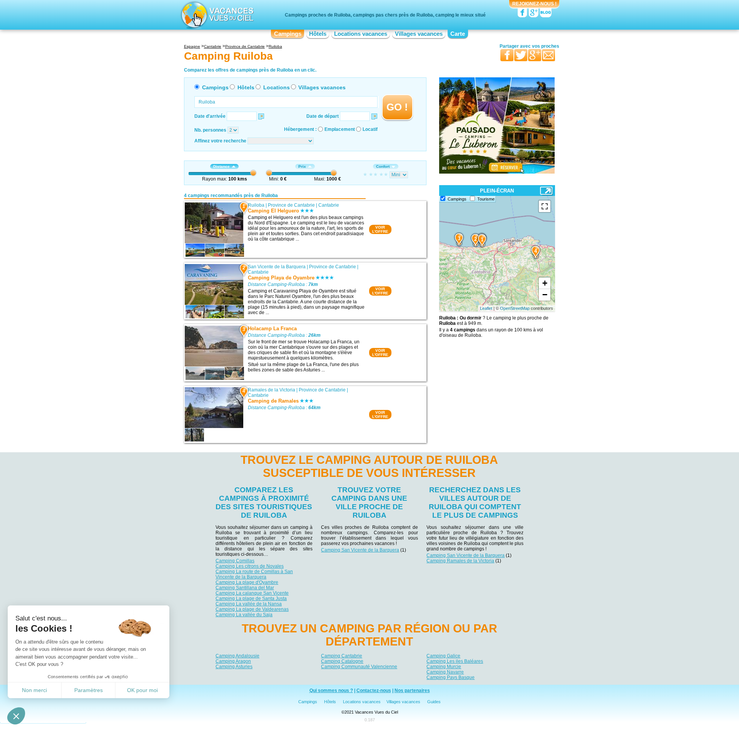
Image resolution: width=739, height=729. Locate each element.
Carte (457, 34)
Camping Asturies (234, 666)
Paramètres (88, 690)
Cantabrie (328, 205)
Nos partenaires (412, 690)
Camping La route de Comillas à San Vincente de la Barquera (254, 574)
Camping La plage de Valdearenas (252, 609)
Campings (287, 34)
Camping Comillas (235, 560)
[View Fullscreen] (544, 206)
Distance (221, 166)
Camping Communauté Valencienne (359, 666)
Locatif (370, 129)
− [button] (544, 294)
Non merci (34, 690)
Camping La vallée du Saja (244, 614)
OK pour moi (142, 690)
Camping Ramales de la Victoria (460, 560)
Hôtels (317, 34)
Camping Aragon (233, 661)
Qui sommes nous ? (331, 690)
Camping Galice (443, 656)
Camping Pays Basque (450, 677)
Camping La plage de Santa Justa (251, 598)
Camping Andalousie (237, 656)
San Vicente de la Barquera (277, 266)
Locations (276, 87)
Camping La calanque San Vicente (252, 593)
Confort (383, 166)
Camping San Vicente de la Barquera (360, 550)
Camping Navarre (445, 672)
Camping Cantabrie (341, 656)
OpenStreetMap (515, 308)
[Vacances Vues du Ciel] (216, 14)
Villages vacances (419, 34)
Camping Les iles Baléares (454, 661)
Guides (434, 701)
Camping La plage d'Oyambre (247, 582)
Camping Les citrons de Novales (250, 566)
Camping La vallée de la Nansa (249, 604)
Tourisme (486, 199)
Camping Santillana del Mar (245, 587)
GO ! (397, 107)
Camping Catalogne (342, 661)
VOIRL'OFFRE (380, 229)
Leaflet (486, 308)
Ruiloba (256, 205)
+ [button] (544, 283)
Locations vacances (360, 34)
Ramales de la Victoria (271, 390)
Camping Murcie (443, 666)
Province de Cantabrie (291, 205)
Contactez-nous (373, 690)
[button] (16, 716)
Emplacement (339, 129)
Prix (302, 166)
